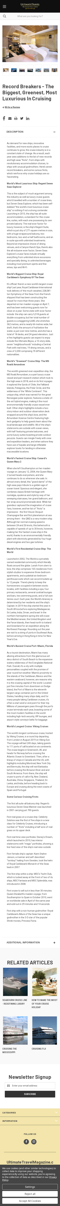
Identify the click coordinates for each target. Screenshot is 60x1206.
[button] (11, 107)
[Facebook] (4, 118)
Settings (30, 1187)
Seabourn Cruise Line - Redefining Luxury (14, 1002)
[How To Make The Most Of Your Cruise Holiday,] (44, 982)
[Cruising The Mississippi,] (15, 1030)
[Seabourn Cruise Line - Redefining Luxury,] (15, 982)
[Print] (15, 118)
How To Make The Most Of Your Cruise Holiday (44, 1004)
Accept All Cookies (30, 1201)
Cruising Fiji (39, 1048)
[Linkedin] (27, 118)
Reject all (30, 1194)
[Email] (10, 118)
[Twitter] (21, 118)
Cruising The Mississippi (9, 1050)
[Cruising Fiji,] (44, 1030)
